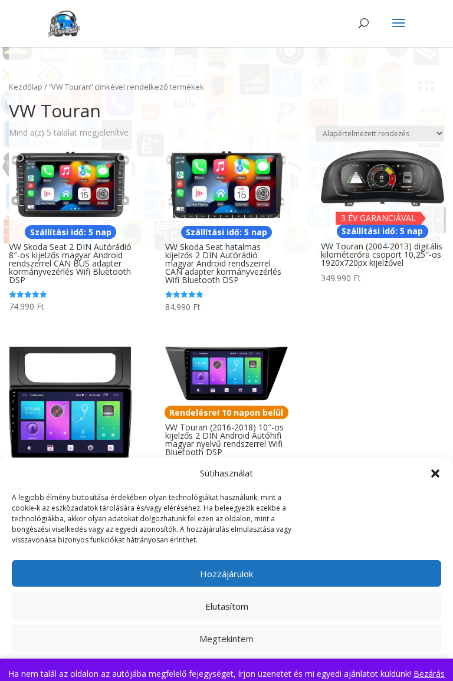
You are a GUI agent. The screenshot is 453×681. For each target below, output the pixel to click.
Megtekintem (226, 638)
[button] (435, 473)
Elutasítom (226, 606)
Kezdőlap (25, 86)
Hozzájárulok (226, 574)
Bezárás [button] (429, 673)
